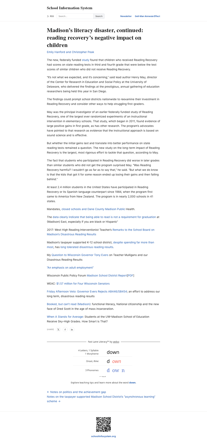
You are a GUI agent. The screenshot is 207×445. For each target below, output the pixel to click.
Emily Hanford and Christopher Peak (70, 52)
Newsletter (126, 16)
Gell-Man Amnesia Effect (147, 16)
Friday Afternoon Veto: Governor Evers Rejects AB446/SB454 (87, 291)
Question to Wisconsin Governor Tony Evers (80, 255)
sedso (116, 341)
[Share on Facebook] (65, 329)
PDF (130, 275)
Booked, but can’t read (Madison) (68, 304)
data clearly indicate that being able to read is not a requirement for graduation (104, 217)
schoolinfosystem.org (103, 436)
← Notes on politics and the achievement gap (76, 392)
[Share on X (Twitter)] (58, 329)
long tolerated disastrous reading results (86, 247)
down (132, 382)
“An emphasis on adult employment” (70, 267)
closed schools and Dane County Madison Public (93, 209)
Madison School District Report (107, 275)
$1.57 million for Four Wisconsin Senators (83, 283)
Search (99, 16)
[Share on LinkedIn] (72, 329)
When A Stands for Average (65, 316)
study (85, 60)
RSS (52, 16)
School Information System (69, 8)
